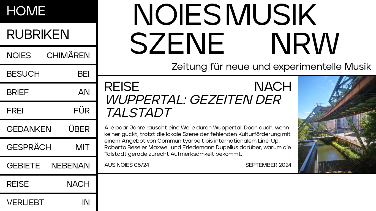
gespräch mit (48, 147)
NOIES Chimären (48, 56)
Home (26, 11)
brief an (48, 92)
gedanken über (48, 129)
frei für (48, 111)
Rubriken (38, 34)
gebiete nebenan (48, 166)
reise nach (48, 184)
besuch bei (48, 74)
